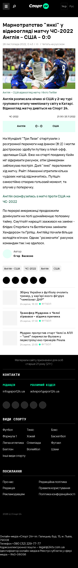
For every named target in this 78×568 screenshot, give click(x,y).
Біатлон (8, 449)
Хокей (31, 436)
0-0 (39, 126)
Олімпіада (34, 442)
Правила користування (54, 488)
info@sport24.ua (14, 391)
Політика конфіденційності (57, 494)
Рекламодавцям (14, 494)
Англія (21, 126)
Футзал (56, 442)
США (56, 126)
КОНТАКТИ (11, 375)
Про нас (8, 481)
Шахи (55, 449)
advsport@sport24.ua (44, 391)
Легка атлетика (13, 442)
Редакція (9, 488)
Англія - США (12, 268)
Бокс (54, 429)
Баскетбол (58, 436)
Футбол (8, 429)
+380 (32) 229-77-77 (26, 543)
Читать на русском (53, 44)
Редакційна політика (53, 481)
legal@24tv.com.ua (52, 547)
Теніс (30, 429)
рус (71, 6)
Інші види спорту (14, 455)
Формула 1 (10, 436)
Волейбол (33, 449)
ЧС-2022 (13, 117)
